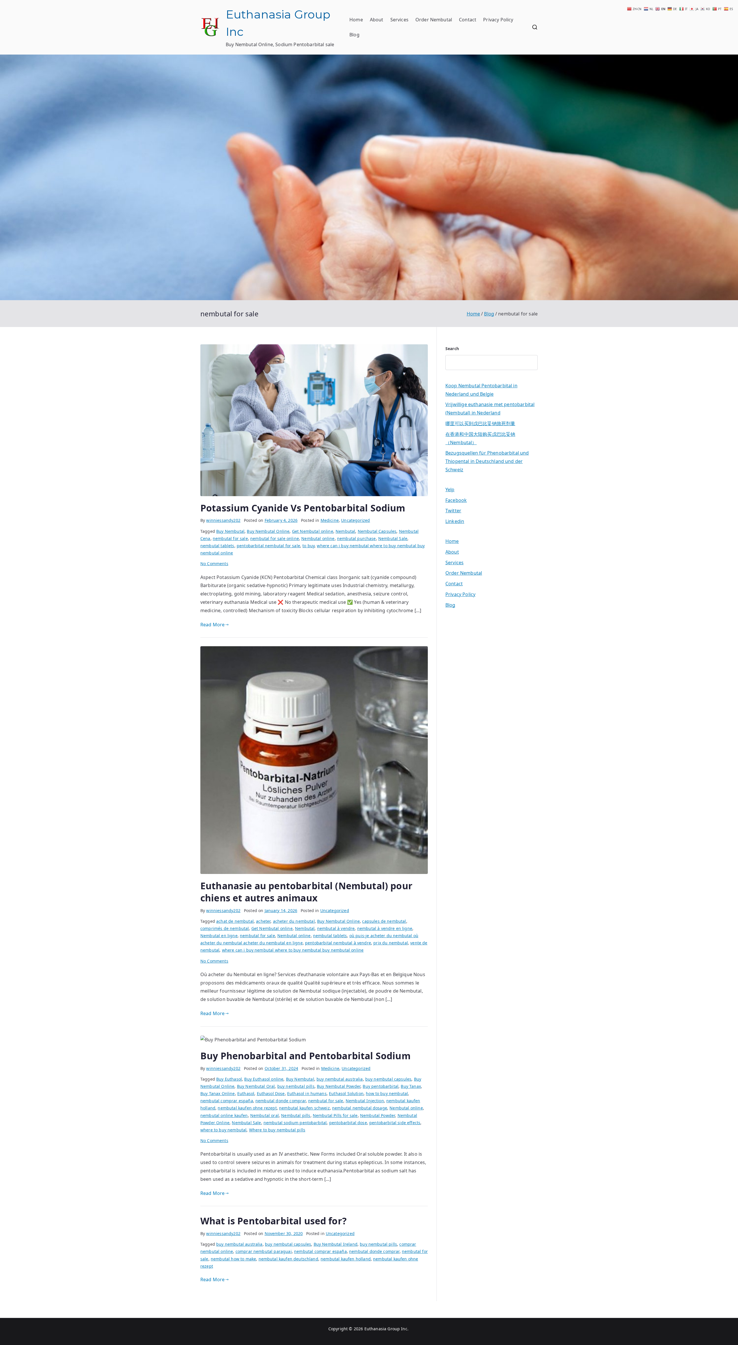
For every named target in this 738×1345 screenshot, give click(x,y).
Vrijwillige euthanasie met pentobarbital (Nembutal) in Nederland (489, 408)
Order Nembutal (433, 19)
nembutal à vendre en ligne (384, 928)
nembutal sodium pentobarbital (295, 1122)
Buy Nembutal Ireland (335, 1244)
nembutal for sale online (274, 538)
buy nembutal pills (296, 1086)
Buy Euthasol (229, 1079)
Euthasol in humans (307, 1093)
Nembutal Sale (392, 538)
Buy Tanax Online (217, 1093)
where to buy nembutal (223, 1130)
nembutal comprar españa (226, 1100)
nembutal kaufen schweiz (304, 1108)
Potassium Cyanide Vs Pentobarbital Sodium (302, 508)
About (376, 19)
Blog (354, 34)
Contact (467, 19)
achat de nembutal (235, 921)
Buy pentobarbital (380, 1086)
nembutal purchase (356, 538)
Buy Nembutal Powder (338, 1086)
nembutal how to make (233, 1259)
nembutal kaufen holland (346, 1259)
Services (399, 19)
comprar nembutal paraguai (264, 1251)
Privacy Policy (498, 19)
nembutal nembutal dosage (359, 1108)
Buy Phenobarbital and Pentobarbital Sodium (305, 1055)
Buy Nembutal (230, 531)
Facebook (456, 500)
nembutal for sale (230, 538)
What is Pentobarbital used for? (273, 1221)
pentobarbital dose (348, 1122)
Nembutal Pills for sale (335, 1115)
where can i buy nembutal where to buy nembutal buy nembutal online (293, 950)
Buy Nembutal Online (268, 531)
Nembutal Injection (365, 1100)
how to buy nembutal (387, 1093)
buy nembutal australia (340, 1079)
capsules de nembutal (384, 921)
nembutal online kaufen (224, 1115)
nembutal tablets (217, 545)
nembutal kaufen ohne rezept (247, 1108)
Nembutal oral (264, 1115)
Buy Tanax (411, 1086)
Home (356, 19)
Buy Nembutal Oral (256, 1086)
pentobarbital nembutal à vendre (338, 943)
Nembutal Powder (377, 1115)
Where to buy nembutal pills (277, 1130)
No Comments (214, 563)
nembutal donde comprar (280, 1100)
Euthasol (245, 1093)
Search (452, 348)
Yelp (450, 489)
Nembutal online (317, 538)
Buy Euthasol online (263, 1079)
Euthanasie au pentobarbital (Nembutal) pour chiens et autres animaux (306, 891)
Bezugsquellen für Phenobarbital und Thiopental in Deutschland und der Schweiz (487, 461)
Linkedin (454, 521)
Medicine (330, 520)
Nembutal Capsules (377, 531)
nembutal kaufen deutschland (288, 1259)
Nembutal (345, 531)
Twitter (453, 510)
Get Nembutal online (312, 531)
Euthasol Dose (271, 1093)
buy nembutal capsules (388, 1079)
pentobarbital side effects (394, 1122)
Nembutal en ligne (219, 935)
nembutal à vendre (336, 928)
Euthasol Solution (346, 1093)
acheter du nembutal (294, 921)
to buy (308, 545)
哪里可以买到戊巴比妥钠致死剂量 (480, 423)
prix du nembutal (390, 943)
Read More (212, 624)
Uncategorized (355, 520)
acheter (263, 921)
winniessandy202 (223, 520)
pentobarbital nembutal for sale (268, 545)
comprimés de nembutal (224, 928)
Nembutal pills (295, 1115)
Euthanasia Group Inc (385, 1328)
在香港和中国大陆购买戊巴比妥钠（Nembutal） (480, 438)
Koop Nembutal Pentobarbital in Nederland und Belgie (481, 389)
